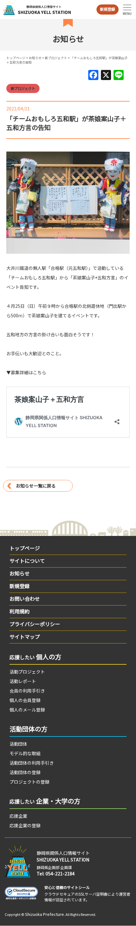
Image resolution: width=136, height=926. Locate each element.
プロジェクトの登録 (29, 782)
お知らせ (35, 57)
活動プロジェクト (27, 671)
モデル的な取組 (24, 753)
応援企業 (18, 816)
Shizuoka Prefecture (44, 914)
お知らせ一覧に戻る (36, 485)
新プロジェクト (56, 57)
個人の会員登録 (24, 700)
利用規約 (19, 611)
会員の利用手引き (27, 690)
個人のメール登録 (27, 709)
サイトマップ (24, 636)
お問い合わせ (24, 598)
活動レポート (22, 681)
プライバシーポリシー (34, 624)
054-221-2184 (60, 873)
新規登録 (107, 9)
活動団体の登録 (24, 772)
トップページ (15, 57)
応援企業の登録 (24, 825)
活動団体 (18, 744)
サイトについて (27, 560)
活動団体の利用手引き (31, 763)
